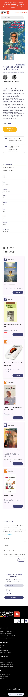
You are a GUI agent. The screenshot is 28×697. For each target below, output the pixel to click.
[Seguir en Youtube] (26, 621)
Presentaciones (8, 170)
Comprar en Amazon (13, 150)
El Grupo (17, 12)
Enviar (21, 560)
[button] (23, 22)
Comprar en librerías (13, 149)
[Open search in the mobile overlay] (12, 17)
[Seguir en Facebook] (15, 621)
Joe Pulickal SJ (16, 82)
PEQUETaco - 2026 (8, 495)
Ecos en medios (8, 167)
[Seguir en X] (18, 621)
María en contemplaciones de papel (12, 450)
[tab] (14, 164)
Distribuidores (4, 650)
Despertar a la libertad (9, 284)
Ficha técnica (7, 164)
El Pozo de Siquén (20, 64)
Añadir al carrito (10, 129)
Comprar (18, 292)
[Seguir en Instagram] (22, 621)
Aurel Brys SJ (7, 82)
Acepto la (9, 592)
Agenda (22, 12)
